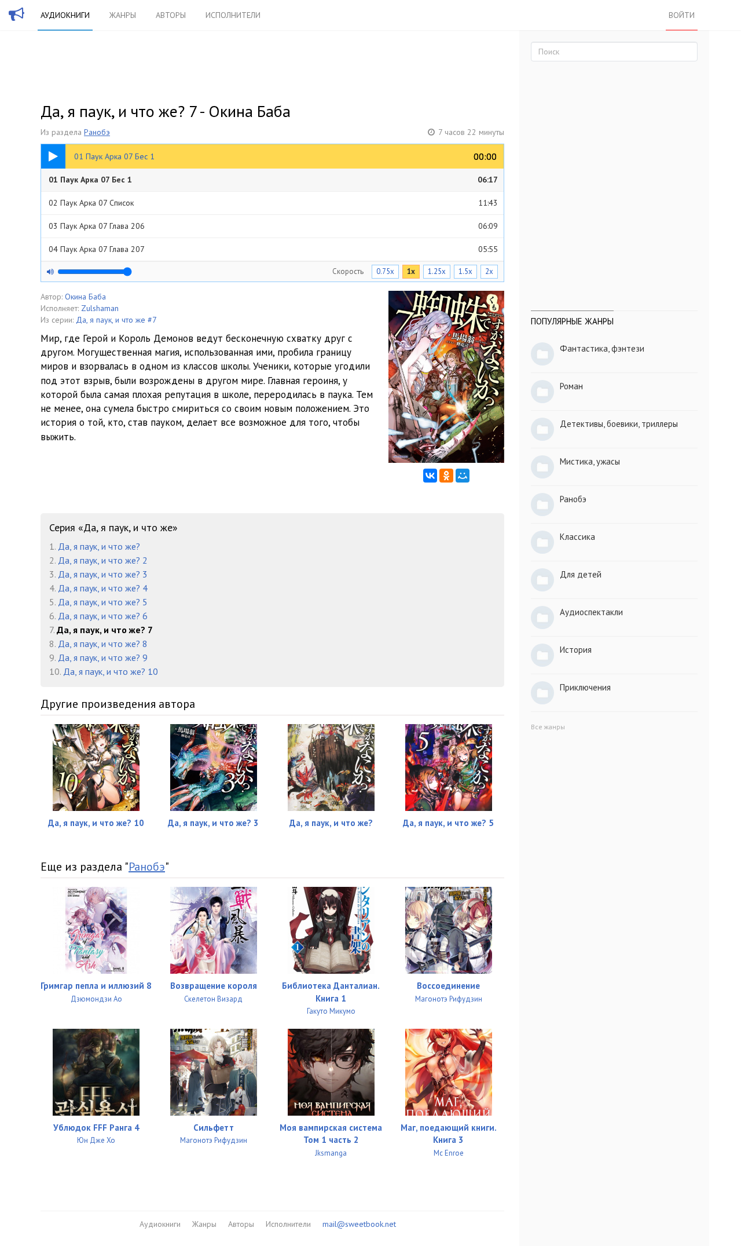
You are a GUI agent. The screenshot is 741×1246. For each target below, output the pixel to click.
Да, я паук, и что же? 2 (103, 560)
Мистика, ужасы (590, 461)
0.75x (385, 271)
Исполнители (233, 15)
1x (411, 271)
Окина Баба (85, 296)
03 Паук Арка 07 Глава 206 (273, 226)
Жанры (122, 15)
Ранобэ (97, 132)
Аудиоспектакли (591, 611)
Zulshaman (100, 308)
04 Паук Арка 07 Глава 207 (273, 249)
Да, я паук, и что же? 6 (103, 616)
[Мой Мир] (462, 476)
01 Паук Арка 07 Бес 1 (273, 179)
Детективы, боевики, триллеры (619, 423)
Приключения (585, 687)
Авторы (171, 15)
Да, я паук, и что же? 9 (103, 657)
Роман (571, 386)
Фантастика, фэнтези (602, 348)
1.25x (437, 271)
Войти (682, 15)
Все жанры (548, 726)
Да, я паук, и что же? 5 (103, 602)
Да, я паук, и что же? (99, 546)
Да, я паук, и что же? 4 (103, 588)
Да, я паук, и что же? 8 (103, 643)
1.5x (465, 271)
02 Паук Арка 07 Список (273, 203)
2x (489, 271)
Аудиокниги (65, 15)
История (576, 649)
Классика (577, 536)
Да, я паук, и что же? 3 (103, 574)
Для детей (580, 574)
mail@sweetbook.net (359, 1224)
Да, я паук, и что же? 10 (110, 671)
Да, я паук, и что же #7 (116, 320)
